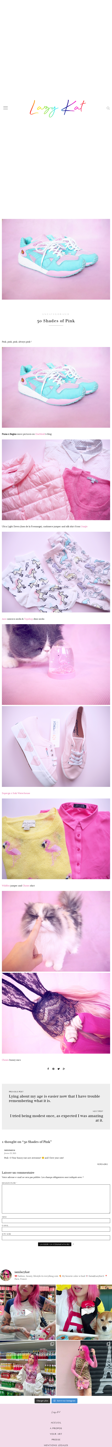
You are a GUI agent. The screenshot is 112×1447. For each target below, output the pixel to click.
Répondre (102, 1164)
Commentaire (9, 1183)
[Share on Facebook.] (48, 1069)
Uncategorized (56, 314)
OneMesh (40, 434)
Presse (56, 1439)
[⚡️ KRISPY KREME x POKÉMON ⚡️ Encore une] (84, 1312)
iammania (9, 1150)
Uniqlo (84, 526)
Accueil (56, 1422)
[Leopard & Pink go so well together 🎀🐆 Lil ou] (84, 1368)
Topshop (28, 619)
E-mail (5, 1225)
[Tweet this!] (58, 1069)
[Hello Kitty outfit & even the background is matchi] (28, 1312)
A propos (56, 1428)
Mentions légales (56, 1445)
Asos (4, 619)
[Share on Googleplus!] (64, 1069)
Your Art (56, 1434)
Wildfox (6, 885)
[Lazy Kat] (58, 108)
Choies (26, 885)
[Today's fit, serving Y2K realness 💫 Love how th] (28, 1368)
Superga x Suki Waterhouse (16, 793)
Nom (4, 1217)
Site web (6, 1234)
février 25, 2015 (10, 1153)
